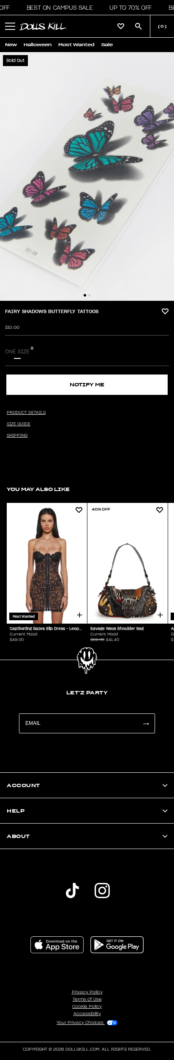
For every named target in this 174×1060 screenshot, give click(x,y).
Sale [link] (107, 44)
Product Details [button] (26, 413)
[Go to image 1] (85, 295)
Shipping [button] (17, 435)
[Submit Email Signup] (145, 723)
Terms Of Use (87, 999)
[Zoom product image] (87, 176)
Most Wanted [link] (76, 44)
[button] (57, 7)
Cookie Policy (87, 1007)
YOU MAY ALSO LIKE (38, 489)
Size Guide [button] (18, 424)
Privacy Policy (87, 992)
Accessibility (87, 1014)
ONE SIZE (17, 351)
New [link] (11, 44)
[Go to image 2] (89, 295)
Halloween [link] (38, 44)
